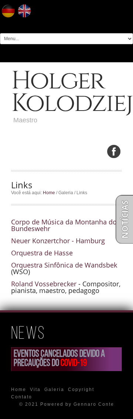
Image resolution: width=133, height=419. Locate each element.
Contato (21, 396)
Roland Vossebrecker (43, 283)
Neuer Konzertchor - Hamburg (58, 240)
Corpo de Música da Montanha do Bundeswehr (64, 225)
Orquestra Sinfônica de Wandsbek (64, 265)
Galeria (54, 389)
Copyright (81, 389)
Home (49, 192)
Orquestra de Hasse (42, 252)
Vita (35, 389)
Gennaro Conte (94, 404)
